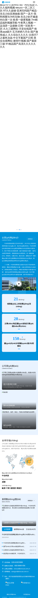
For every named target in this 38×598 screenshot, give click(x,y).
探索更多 (30, 239)
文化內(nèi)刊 (31, 529)
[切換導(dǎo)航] (34, 2)
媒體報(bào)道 (19, 529)
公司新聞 (7, 529)
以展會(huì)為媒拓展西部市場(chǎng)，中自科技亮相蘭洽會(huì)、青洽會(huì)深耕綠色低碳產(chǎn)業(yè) (14, 550)
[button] (18, 229)
